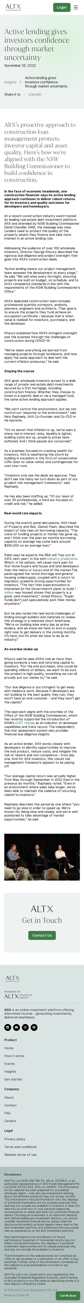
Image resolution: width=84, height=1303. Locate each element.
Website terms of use (20, 1155)
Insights (10, 82)
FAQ (7, 1113)
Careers (10, 1121)
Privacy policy (14, 1139)
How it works (14, 1056)
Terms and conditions (20, 1147)
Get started (13, 1079)
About (9, 1097)
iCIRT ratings (25, 723)
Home (8, 1048)
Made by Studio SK (16, 1295)
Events (9, 1064)
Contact (10, 1105)
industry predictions (62, 559)
